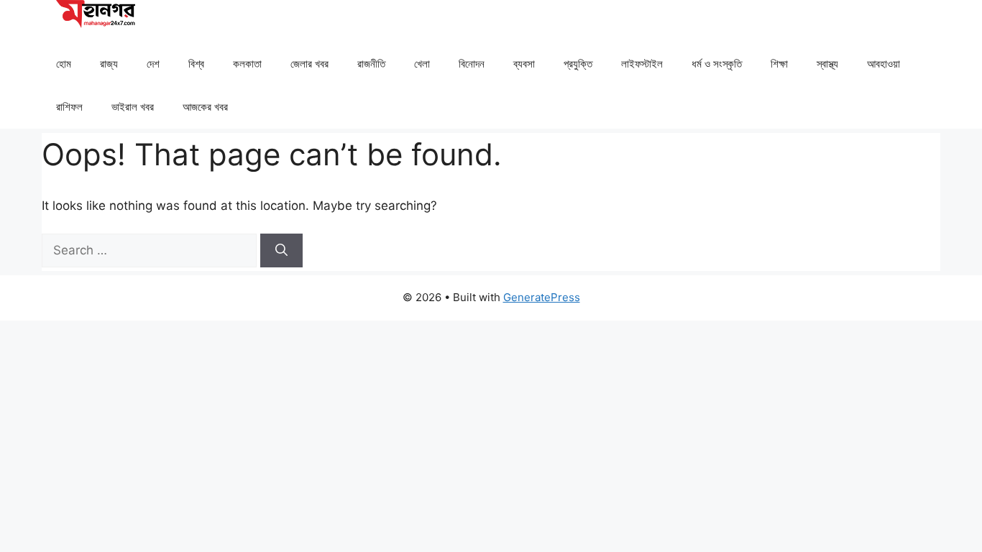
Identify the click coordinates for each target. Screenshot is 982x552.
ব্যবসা (524, 63)
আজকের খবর (205, 107)
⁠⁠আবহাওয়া (883, 63)
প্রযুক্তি (578, 63)
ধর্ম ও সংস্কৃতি (717, 63)
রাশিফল (69, 107)
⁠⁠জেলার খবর (309, 63)
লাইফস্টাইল (642, 63)
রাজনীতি (371, 63)
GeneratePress (541, 297)
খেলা (422, 63)
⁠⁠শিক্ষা (779, 63)
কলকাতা (247, 63)
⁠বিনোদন (472, 63)
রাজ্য (109, 63)
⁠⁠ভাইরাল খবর (132, 107)
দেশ (153, 63)
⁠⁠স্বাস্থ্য (827, 63)
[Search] (281, 251)
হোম (63, 63)
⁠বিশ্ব (196, 63)
